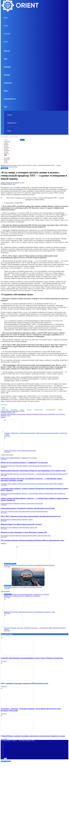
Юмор (60, 409)
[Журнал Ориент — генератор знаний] (20, 13)
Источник (4, 404)
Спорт (9, 131)
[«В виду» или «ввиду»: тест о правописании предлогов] (13, 449)
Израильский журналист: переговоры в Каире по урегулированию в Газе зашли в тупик (33, 470)
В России (5, 409)
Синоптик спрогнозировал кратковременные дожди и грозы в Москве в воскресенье (32, 658)
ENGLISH (6, 159)
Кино (22, 409)
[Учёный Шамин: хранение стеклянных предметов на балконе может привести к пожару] (17, 732)
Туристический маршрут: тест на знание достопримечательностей (23, 587)
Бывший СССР (11, 123)
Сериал (29, 409)
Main (2, 165)
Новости (7, 51)
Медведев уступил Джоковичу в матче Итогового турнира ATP (24, 532)
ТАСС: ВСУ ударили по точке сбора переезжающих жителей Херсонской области (30, 516)
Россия (9, 115)
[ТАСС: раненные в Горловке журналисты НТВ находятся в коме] (17, 680)
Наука (6, 91)
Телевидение (38, 409)
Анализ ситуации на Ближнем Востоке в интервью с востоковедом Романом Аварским (29, 565)
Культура (7, 67)
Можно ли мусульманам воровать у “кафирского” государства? (24, 462)
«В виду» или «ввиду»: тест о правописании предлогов (20, 450)
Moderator (15, 183)
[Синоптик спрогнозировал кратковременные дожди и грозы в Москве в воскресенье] (17, 654)
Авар (5, 161)
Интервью (14, 409)
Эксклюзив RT (50, 409)
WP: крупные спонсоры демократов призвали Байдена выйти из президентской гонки (32, 540)
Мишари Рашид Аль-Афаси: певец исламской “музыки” (21, 524)
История (7, 75)
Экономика (8, 83)
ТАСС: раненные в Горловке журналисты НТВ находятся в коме (24, 683)
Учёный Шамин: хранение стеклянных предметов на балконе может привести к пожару (33, 736)
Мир (5, 59)
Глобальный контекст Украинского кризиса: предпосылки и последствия (28, 508)
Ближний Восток (10, 99)
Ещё (5, 107)
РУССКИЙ (7, 158)
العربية (5, 162)
